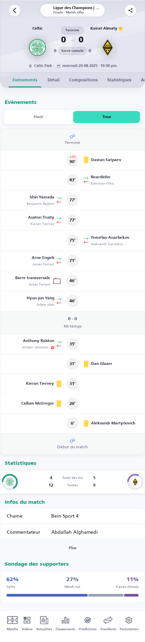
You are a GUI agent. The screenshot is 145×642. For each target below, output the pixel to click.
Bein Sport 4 (65, 515)
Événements (24, 80)
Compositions (83, 80)
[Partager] (130, 10)
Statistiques (119, 80)
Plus (72, 548)
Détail (54, 80)
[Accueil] (14, 10)
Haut (38, 117)
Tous (107, 117)
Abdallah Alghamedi (74, 531)
